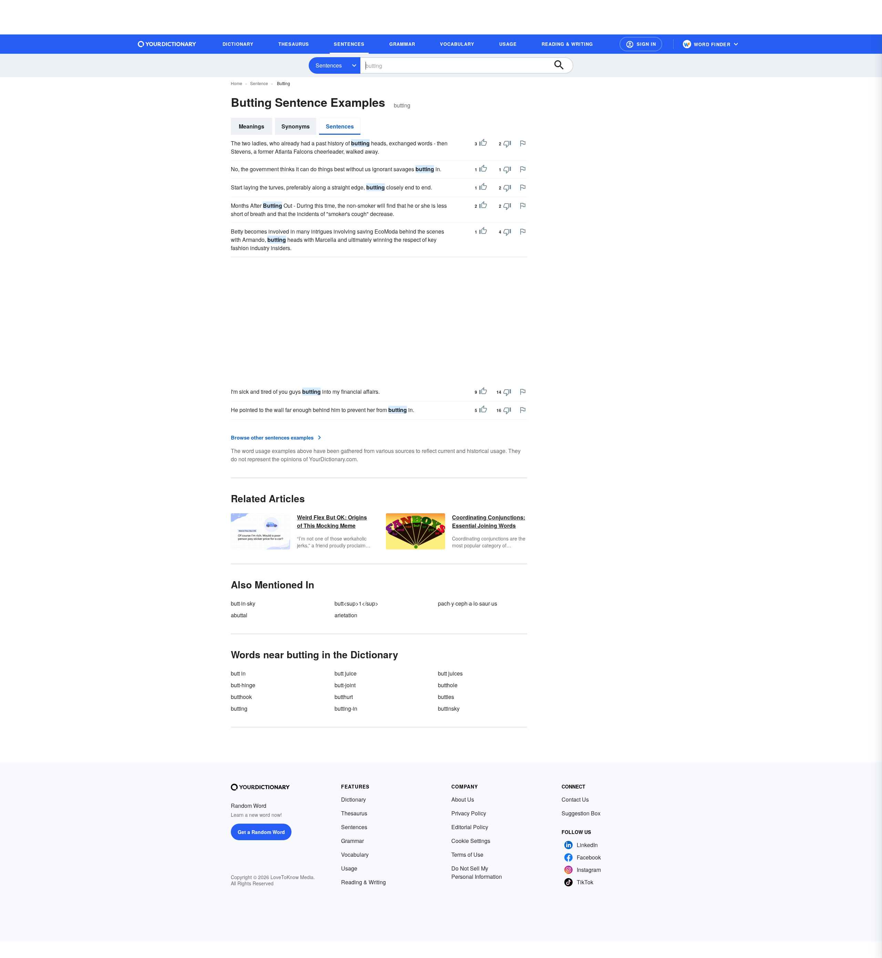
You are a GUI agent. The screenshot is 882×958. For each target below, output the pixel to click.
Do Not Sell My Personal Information (476, 872)
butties (446, 697)
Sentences (329, 65)
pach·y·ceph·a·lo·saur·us (467, 603)
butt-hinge (243, 685)
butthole (448, 685)
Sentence (259, 83)
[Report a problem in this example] (523, 143)
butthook (241, 697)
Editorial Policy (469, 827)
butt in (238, 673)
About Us (462, 799)
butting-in (346, 708)
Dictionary (353, 799)
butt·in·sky (243, 603)
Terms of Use (467, 854)
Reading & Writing (363, 882)
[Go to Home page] (167, 44)
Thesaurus (354, 813)
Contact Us (575, 799)
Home (236, 83)
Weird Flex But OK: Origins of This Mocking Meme (332, 521)
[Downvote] (507, 143)
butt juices (450, 673)
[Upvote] (483, 143)
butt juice (346, 673)
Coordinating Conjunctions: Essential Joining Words (488, 521)
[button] (640, 44)
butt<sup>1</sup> (356, 603)
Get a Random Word (261, 831)
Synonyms (295, 126)
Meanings (251, 126)
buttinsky (449, 708)
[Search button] (562, 65)
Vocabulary (355, 854)
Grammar (352, 841)
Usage (349, 868)
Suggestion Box (581, 813)
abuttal (239, 615)
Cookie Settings (470, 841)
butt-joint (345, 685)
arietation (346, 615)
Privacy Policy (468, 813)
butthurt (344, 697)
